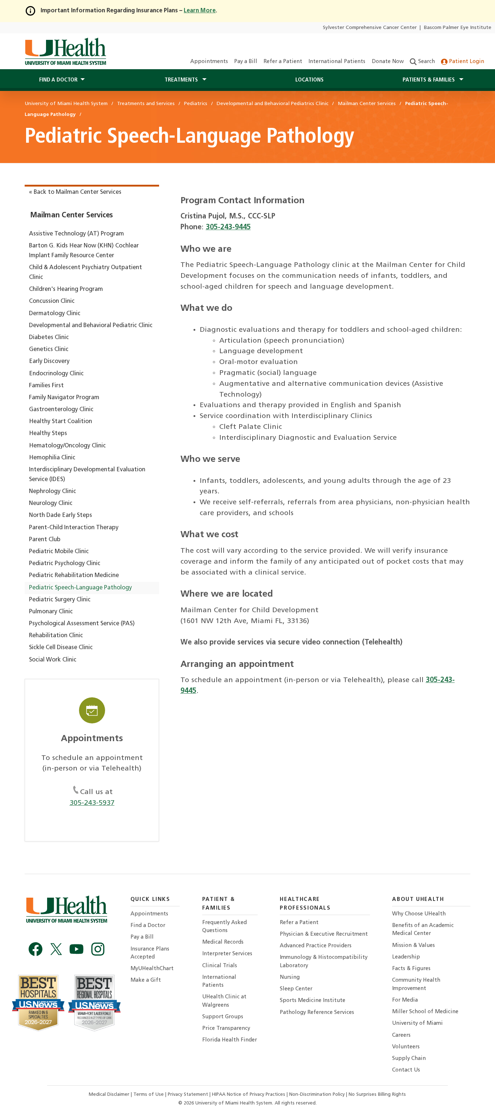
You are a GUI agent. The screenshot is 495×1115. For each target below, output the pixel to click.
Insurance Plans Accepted (149, 953)
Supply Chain (409, 1058)
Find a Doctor (147, 925)
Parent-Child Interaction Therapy (73, 528)
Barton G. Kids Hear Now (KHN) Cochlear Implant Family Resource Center (84, 251)
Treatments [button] (182, 80)
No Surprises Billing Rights (377, 1094)
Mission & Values (413, 945)
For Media (405, 1000)
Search (426, 61)
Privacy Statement (188, 1094)
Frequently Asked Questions (224, 927)
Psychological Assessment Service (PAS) (82, 624)
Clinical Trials (219, 966)
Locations (309, 80)
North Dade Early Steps (60, 515)
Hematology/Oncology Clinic (67, 446)
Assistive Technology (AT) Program (76, 234)
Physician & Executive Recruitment (324, 934)
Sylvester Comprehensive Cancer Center (370, 27)
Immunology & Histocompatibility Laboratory (323, 961)
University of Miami (417, 1023)
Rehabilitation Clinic (56, 636)
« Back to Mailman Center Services (75, 192)
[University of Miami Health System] (65, 51)
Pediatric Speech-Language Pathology (80, 588)
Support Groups (222, 1017)
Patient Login (466, 61)
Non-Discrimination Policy (317, 1094)
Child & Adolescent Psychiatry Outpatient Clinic (85, 272)
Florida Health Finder (229, 1040)
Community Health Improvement (416, 984)
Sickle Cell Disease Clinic (61, 648)
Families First (46, 386)
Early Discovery (49, 361)
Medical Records (223, 942)
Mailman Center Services (71, 215)
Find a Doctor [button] (58, 80)
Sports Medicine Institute (312, 1000)
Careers (401, 1035)
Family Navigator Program (64, 398)
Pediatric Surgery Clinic (60, 600)
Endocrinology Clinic (56, 374)
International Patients (336, 61)
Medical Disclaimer (110, 1094)
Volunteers (406, 1047)
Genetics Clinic (48, 349)
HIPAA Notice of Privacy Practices (248, 1094)
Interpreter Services (227, 954)
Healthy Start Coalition (60, 422)
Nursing (290, 977)
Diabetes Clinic (49, 338)
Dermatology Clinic (54, 314)
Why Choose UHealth (419, 914)
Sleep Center (296, 989)
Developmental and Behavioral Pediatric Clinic (91, 326)
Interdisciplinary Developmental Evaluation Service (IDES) (87, 475)
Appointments (209, 61)
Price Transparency (226, 1028)
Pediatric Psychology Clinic (64, 564)
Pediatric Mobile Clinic (59, 552)
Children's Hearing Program (66, 289)
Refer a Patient (282, 61)
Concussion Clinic (52, 301)
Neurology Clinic (50, 503)
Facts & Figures (411, 969)
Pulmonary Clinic (51, 612)
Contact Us (406, 1070)
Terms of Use (149, 1094)
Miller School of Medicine (425, 1012)
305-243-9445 (228, 227)
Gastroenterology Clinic (61, 410)
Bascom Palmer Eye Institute (457, 27)
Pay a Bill (245, 61)
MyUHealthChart (152, 969)
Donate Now (388, 61)
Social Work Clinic (52, 660)
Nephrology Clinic (52, 491)
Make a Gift (145, 980)
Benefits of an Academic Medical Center (423, 929)
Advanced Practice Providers (316, 946)
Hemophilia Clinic (52, 458)
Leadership (406, 957)
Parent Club (45, 540)
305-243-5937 (92, 803)
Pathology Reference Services (317, 1012)
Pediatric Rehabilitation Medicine (74, 576)
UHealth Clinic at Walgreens (224, 1001)
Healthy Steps (48, 434)
